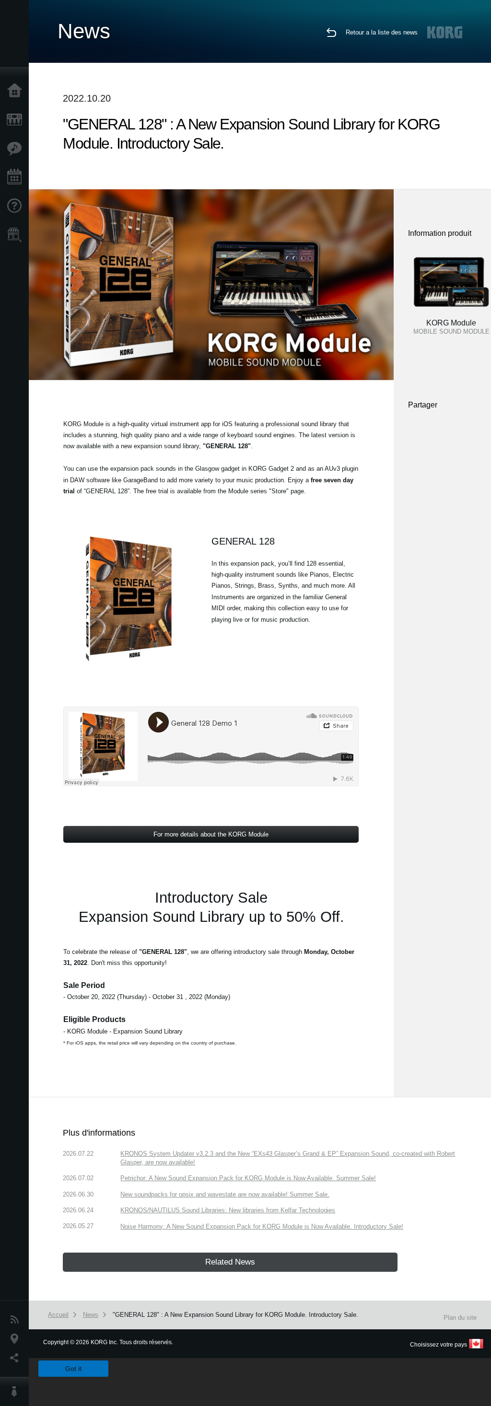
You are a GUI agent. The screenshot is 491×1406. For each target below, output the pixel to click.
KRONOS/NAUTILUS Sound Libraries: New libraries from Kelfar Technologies (227, 1210)
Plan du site (460, 1317)
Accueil (17, 91)
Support (17, 206)
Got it (73, 1368)
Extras (17, 148)
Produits (17, 119)
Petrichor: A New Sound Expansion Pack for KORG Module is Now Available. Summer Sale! (248, 1178)
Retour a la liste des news (382, 32)
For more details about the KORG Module (211, 834)
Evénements (17, 177)
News (17, 1319)
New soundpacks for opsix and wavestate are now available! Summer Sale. (224, 1194)
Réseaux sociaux (17, 1358)
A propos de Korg (17, 1391)
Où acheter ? (17, 235)
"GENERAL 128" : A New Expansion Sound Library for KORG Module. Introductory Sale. (235, 1314)
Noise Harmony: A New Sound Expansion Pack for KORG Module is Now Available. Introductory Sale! (261, 1226)
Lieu (17, 1338)
